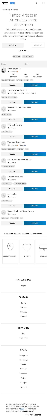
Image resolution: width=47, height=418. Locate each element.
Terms (23, 303)
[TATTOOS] (27, 239)
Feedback (23, 338)
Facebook (24, 360)
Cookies (23, 312)
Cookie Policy (28, 411)
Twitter (23, 378)
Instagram (23, 356)
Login (23, 286)
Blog (23, 334)
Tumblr (23, 365)
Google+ (23, 383)
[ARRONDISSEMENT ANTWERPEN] (10, 239)
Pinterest (23, 369)
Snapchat (23, 374)
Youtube (23, 387)
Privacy (23, 307)
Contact (23, 317)
